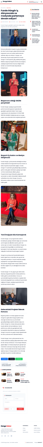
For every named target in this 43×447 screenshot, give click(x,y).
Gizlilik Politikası (37, 428)
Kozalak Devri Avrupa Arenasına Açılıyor (36, 30)
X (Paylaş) (12, 358)
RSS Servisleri (25, 432)
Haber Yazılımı (29, 442)
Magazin (9, 7)
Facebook (5, 358)
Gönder (20, 408)
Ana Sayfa (3, 7)
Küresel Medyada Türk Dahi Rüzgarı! (36, 35)
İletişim (24, 430)
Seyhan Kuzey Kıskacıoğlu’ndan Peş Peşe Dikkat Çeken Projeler (36, 40)
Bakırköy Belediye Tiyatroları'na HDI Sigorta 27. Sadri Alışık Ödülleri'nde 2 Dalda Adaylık (36, 16)
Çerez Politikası (37, 432)
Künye (24, 428)
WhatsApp (20, 358)
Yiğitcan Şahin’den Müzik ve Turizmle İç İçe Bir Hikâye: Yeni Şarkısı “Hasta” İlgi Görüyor (36, 24)
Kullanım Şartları (37, 430)
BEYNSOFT (40, 442)
